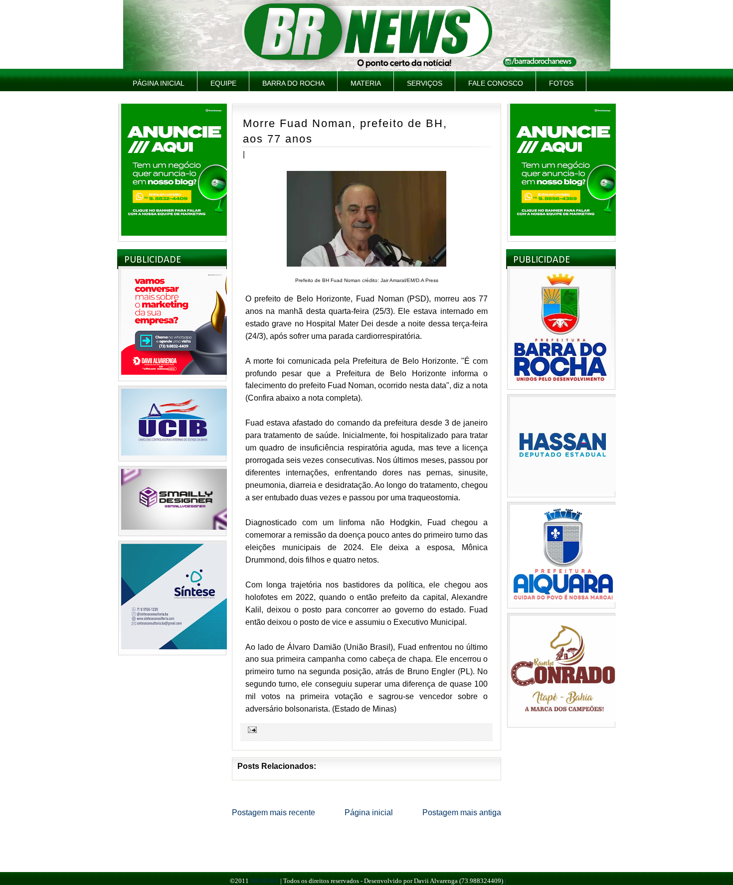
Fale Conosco (495, 83)
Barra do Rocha (293, 83)
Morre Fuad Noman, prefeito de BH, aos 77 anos (345, 131)
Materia (366, 83)
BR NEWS (264, 881)
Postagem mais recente (273, 812)
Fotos (561, 83)
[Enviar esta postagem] (250, 729)
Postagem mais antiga (461, 812)
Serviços (424, 83)
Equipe (223, 83)
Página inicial (158, 83)
